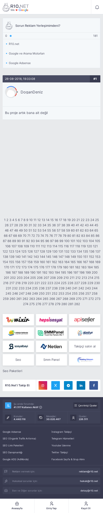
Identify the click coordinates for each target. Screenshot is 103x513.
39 (68, 225)
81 (73, 236)
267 (59, 299)
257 (88, 293)
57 (58, 230)
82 (78, 236)
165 (73, 262)
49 (21, 230)
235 (35, 288)
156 (17, 262)
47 (11, 230)
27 (11, 225)
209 (60, 278)
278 (51, 304)
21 (78, 220)
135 (85, 251)
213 (84, 278)
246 (15, 293)
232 (15, 288)
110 (32, 246)
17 (60, 220)
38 (63, 225)
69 (20, 236)
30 (26, 225)
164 (66, 262)
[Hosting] (84, 333)
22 (83, 220)
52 (35, 230)
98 (56, 241)
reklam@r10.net (88, 471)
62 (82, 230)
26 (7, 225)
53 (39, 230)
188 (20, 272)
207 (46, 278)
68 (15, 236)
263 (32, 299)
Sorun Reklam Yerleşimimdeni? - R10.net (16, 7)
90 (19, 241)
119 (83, 246)
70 (24, 236)
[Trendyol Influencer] (18, 319)
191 (38, 272)
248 (28, 293)
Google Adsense (12, 431)
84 (88, 236)
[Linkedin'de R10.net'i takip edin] (81, 385)
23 (87, 220)
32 (35, 225)
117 (72, 246)
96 (47, 241)
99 (61, 241)
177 (47, 267)
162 (54, 262)
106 (8, 246)
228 (83, 283)
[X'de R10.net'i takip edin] (55, 385)
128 (42, 251)
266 (52, 299)
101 (72, 241)
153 (97, 257)
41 (77, 225)
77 (55, 236)
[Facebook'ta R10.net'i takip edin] (93, 385)
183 (83, 267)
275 (32, 304)
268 (65, 299)
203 (20, 278)
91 (23, 241)
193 (51, 272)
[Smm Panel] (51, 319)
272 (91, 299)
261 (19, 299)
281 (70, 304)
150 (79, 257)
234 (28, 288)
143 (36, 257)
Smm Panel (51, 360)
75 (46, 236)
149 (73, 257)
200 (94, 272)
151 (85, 257)
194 (57, 272)
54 (44, 230)
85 (93, 236)
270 (78, 299)
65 (96, 230)
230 (97, 283)
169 (97, 262)
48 (16, 230)
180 (65, 267)
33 (39, 225)
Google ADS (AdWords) (16, 459)
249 (35, 293)
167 (85, 262)
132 (66, 251)
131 (60, 251)
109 (26, 246)
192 (44, 272)
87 (4, 241)
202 (13, 278)
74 (42, 236)
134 (79, 251)
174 (30, 267)
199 (88, 272)
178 (53, 267)
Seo (18, 360)
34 (44, 225)
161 (48, 262)
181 (71, 267)
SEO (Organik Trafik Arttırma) (19, 438)
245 (8, 293)
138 (5, 257)
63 (87, 230)
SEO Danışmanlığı (12, 452)
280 (64, 304)
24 (92, 220)
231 (8, 288)
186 (8, 272)
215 (96, 278)
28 (16, 225)
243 (88, 288)
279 (57, 304)
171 (12, 267)
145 (48, 257)
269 (72, 299)
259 (6, 299)
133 (73, 251)
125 (24, 251)
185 (96, 267)
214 (90, 278)
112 (43, 246)
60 (73, 230)
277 (44, 304)
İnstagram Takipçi (62, 431)
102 (78, 241)
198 (82, 272)
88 (9, 241)
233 (21, 288)
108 (20, 246)
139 (11, 257)
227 (77, 283)
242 (81, 288)
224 (57, 283)
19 (69, 220)
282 (77, 304)
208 (53, 278)
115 (60, 246)
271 (84, 299)
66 (6, 236)
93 (33, 241)
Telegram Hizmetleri (63, 438)
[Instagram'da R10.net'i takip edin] (43, 385)
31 (30, 225)
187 (14, 272)
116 (66, 246)
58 (63, 230)
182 (77, 267)
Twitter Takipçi (60, 452)
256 (81, 293)
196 (69, 272)
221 (37, 283)
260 (12, 299)
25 (97, 220)
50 (26, 230)
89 (14, 241)
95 (42, 241)
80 (69, 236)
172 (18, 267)
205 (33, 278)
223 (50, 283)
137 (97, 251)
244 (94, 288)
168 (91, 262)
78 (60, 236)
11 (35, 220)
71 (28, 236)
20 (73, 220)
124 (17, 251)
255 (75, 293)
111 (38, 246)
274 (25, 304)
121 (95, 246)
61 (77, 230)
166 (79, 262)
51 (30, 230)
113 (49, 246)
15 (52, 220)
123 (11, 251)
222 (43, 283)
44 (91, 225)
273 (97, 299)
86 (97, 236)
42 (82, 225)
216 (5, 283)
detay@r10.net (89, 490)
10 (31, 220)
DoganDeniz (32, 92)
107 (14, 246)
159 (36, 262)
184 (90, 267)
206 (40, 278)
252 (54, 293)
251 (48, 293)
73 (38, 236)
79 (64, 236)
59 (68, 230)
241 (74, 288)
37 (58, 225)
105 (97, 241)
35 (49, 225)
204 (26, 278)
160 (42, 262)
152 (91, 257)
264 (39, 299)
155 (11, 262)
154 (5, 262)
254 (68, 293)
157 (23, 262)
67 (10, 236)
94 (38, 241)
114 (54, 246)
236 (42, 288)
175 (35, 267)
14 (47, 220)
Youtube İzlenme (61, 445)
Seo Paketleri (12, 371)
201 (6, 278)
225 (64, 283)
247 (21, 293)
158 (30, 262)
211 (72, 278)
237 (48, 288)
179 (59, 267)
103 (85, 241)
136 (91, 251)
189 (26, 272)
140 (18, 257)
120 (89, 246)
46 (7, 230)
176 (41, 267)
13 (43, 220)
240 (68, 288)
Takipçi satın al (85, 346)
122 (5, 251)
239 (61, 288)
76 (51, 236)
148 (67, 257)
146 (54, 257)
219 (24, 283)
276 (38, 304)
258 (94, 293)
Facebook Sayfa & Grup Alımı (68, 459)
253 (61, 293)
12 (39, 220)
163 (60, 262)
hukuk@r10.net (89, 481)
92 (28, 241)
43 (87, 225)
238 (55, 288)
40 (73, 225)
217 (11, 283)
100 (66, 241)
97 (52, 241)
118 (77, 246)
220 (31, 283)
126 (30, 251)
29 (21, 225)
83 (83, 236)
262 (25, 299)
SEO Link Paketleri (13, 445)
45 (96, 225)
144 (42, 257)
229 (90, 283)
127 (36, 251)
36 (54, 225)
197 (75, 272)
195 (63, 272)
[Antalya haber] (18, 333)
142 (30, 257)
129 (48, 251)
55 (49, 230)
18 (64, 220)
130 (54, 251)
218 (18, 283)
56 (54, 230)
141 (24, 257)
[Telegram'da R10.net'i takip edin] (68, 385)
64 (91, 230)
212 (78, 278)
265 (45, 299)
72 (33, 236)
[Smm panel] (51, 333)
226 (70, 283)
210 (66, 278)
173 (24, 267)
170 (6, 267)
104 (91, 241)
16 (56, 220)
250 (42, 293)
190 (32, 272)
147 (60, 257)
